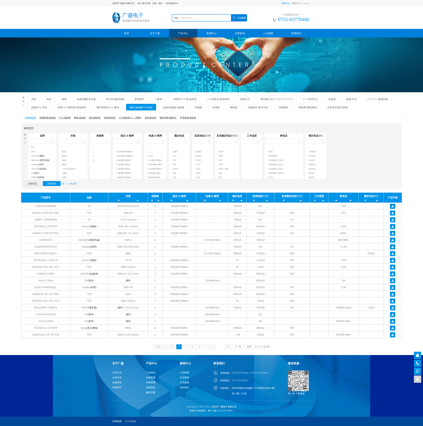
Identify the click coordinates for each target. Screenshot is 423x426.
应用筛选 (51, 183)
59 (227, 346)
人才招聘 (268, 33)
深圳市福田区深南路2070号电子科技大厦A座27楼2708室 (253, 390)
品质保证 (150, 387)
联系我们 (296, 33)
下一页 (237, 346)
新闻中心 (211, 33)
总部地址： (226, 388)
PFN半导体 (130, 421)
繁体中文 (296, 3)
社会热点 (184, 387)
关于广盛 (155, 33)
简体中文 (285, 3)
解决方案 (150, 392)
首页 (126, 33)
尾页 (249, 346)
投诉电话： (226, 380)
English (306, 3)
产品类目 (150, 372)
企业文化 (117, 377)
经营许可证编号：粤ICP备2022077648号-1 (211, 410)
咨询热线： (226, 372)
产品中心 (183, 33)
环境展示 (117, 387)
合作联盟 (150, 377)
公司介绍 (117, 372)
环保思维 (150, 382)
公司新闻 (184, 382)
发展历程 (117, 382)
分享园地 (240, 33)
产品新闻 (184, 372)
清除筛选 (32, 183)
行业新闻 (184, 377)
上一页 (169, 346)
